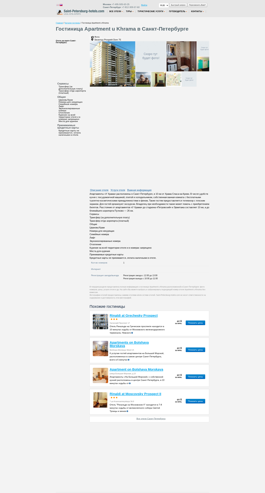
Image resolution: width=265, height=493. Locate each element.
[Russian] (61, 5)
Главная (59, 23)
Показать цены (195, 323)
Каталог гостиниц (72, 23)
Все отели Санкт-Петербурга (150, 418)
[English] (57, 5)
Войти (144, 5)
